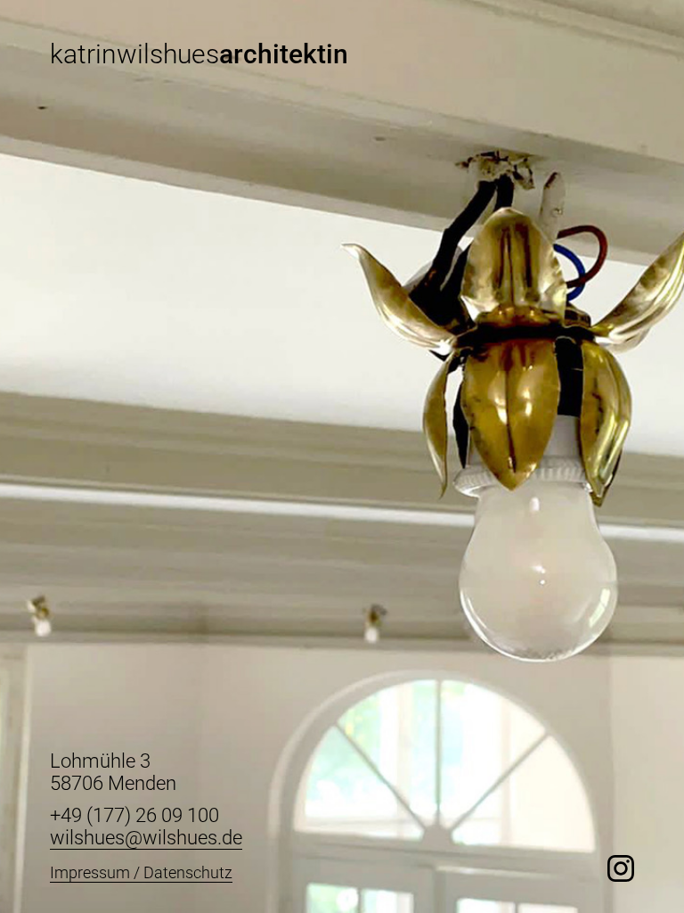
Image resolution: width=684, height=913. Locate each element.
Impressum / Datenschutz (141, 873)
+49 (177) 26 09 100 (134, 815)
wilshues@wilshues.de (146, 838)
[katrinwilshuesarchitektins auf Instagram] (620, 868)
